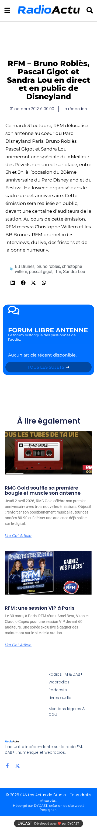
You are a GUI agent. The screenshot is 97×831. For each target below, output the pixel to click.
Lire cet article (18, 535)
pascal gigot (41, 271)
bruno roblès (48, 266)
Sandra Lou (74, 271)
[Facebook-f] (7, 765)
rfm (57, 271)
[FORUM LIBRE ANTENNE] (13, 310)
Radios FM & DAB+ (65, 674)
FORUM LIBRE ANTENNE (48, 330)
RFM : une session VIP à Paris (39, 608)
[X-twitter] (17, 765)
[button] (13, 283)
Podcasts (57, 690)
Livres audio (59, 697)
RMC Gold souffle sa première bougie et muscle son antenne (43, 490)
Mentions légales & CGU (66, 711)
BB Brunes (24, 266)
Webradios (59, 682)
